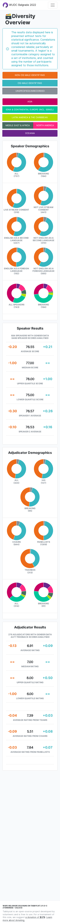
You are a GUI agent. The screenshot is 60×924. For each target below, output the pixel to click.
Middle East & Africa (18, 125)
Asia (30, 101)
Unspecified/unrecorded (30, 91)
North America (45, 125)
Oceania (30, 133)
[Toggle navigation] (52, 5)
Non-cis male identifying (30, 75)
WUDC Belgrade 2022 (22, 4)
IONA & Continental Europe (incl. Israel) (30, 109)
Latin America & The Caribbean (30, 117)
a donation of (35, 917)
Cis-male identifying (30, 83)
